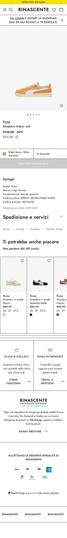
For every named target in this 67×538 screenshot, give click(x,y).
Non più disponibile (34, 164)
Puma (6, 122)
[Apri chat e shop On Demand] (33, 403)
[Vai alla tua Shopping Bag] (61, 9)
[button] (54, 10)
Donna (6, 229)
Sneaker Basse (54, 229)
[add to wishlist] (61, 106)
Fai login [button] (17, 18)
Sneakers (35, 229)
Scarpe (20, 229)
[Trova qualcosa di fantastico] (12, 9)
